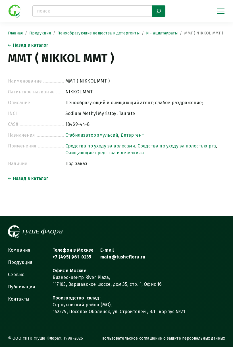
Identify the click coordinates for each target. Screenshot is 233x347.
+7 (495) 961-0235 (72, 257)
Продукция (40, 33)
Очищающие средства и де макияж (105, 152)
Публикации (22, 286)
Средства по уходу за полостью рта (177, 146)
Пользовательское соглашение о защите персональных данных (163, 338)
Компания (19, 250)
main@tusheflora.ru (122, 257)
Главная (15, 33)
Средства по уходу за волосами (100, 146)
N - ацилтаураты (162, 33)
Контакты (18, 299)
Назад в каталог (30, 45)
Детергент (132, 135)
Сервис (16, 274)
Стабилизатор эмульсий (91, 135)
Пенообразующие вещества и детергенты (98, 33)
